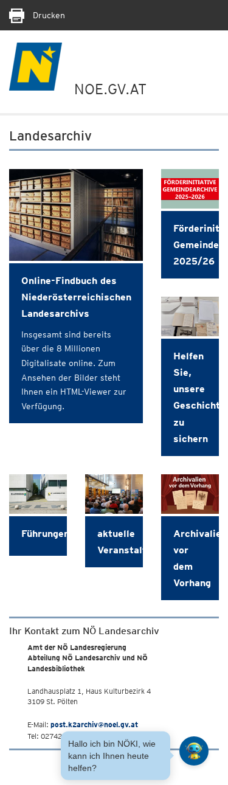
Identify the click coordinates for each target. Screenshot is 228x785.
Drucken (47, 15)
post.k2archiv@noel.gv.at (94, 724)
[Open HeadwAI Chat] (194, 751)
